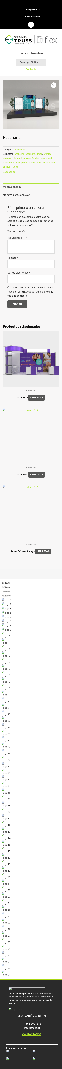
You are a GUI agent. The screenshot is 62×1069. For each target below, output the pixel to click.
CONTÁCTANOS (31, 1034)
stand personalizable (25, 162)
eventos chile (9, 158)
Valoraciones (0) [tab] (12, 186)
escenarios (18, 154)
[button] (53, 85)
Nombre (12, 257)
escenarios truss (34, 154)
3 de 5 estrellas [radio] (38, 232)
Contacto (31, 69)
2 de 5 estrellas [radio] (35, 232)
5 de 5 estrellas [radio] (46, 232)
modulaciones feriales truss (31, 158)
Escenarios (19, 149)
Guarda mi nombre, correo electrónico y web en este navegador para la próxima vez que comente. (30, 291)
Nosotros (37, 53)
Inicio (24, 53)
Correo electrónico (18, 272)
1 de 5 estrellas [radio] (31, 232)
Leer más (36, 397)
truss (15, 166)
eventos (47, 154)
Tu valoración (17, 237)
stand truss (42, 162)
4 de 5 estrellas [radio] (42, 232)
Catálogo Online (29, 62)
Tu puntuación (17, 231)
